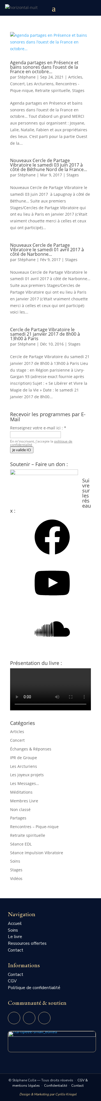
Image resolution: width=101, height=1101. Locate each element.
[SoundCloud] (52, 648)
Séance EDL (21, 844)
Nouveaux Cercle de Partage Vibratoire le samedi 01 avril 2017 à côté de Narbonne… (47, 249)
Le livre (15, 936)
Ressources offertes (27, 943)
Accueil (15, 923)
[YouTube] (52, 602)
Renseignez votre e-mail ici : (38, 427)
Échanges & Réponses (30, 749)
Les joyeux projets (27, 774)
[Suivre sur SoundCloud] (44, 1018)
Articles (75, 77)
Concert (17, 83)
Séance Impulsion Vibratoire (36, 852)
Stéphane (27, 77)
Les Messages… (24, 783)
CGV (12, 981)
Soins (15, 861)
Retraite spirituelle (52, 90)
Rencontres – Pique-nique (34, 826)
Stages (78, 90)
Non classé (20, 809)
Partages (18, 818)
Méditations (21, 792)
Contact (15, 950)
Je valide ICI (21, 449)
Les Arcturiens (40, 83)
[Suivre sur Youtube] (14, 1018)
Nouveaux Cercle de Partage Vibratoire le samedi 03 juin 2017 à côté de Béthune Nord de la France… (48, 164)
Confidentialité (55, 1085)
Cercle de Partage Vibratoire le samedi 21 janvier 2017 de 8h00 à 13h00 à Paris (45, 334)
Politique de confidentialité (34, 988)
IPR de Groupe (23, 757)
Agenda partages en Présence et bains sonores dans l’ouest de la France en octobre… (44, 67)
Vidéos (16, 878)
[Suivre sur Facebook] (29, 1018)
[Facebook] (52, 556)
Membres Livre (24, 800)
